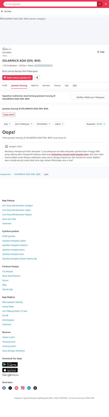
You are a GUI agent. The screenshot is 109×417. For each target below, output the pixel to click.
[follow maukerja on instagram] (22, 388)
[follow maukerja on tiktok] (35, 388)
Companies (5, 174)
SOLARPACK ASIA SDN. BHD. (27, 174)
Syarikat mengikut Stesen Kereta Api (19, 258)
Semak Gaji (7, 289)
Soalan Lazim (8, 337)
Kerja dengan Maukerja (13, 350)
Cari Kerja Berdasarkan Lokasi (16, 210)
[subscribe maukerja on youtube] (16, 388)
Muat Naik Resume (11, 276)
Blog (4, 284)
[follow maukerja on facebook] (4, 388)
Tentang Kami (8, 341)
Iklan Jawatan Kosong (12, 302)
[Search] (100, 4)
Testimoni (6, 223)
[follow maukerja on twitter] (10, 388)
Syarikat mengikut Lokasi (14, 240)
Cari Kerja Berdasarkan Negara (17, 214)
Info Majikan (8, 320)
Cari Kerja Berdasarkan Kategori (17, 205)
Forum (5, 280)
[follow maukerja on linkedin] (29, 388)
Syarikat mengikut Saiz (13, 254)
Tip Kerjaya (7, 271)
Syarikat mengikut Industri (15, 245)
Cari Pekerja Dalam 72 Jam (14, 311)
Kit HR (5, 315)
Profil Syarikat (8, 236)
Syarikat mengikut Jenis (13, 249)
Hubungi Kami (9, 346)
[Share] (37, 77)
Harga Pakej (8, 306)
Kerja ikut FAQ (9, 219)
